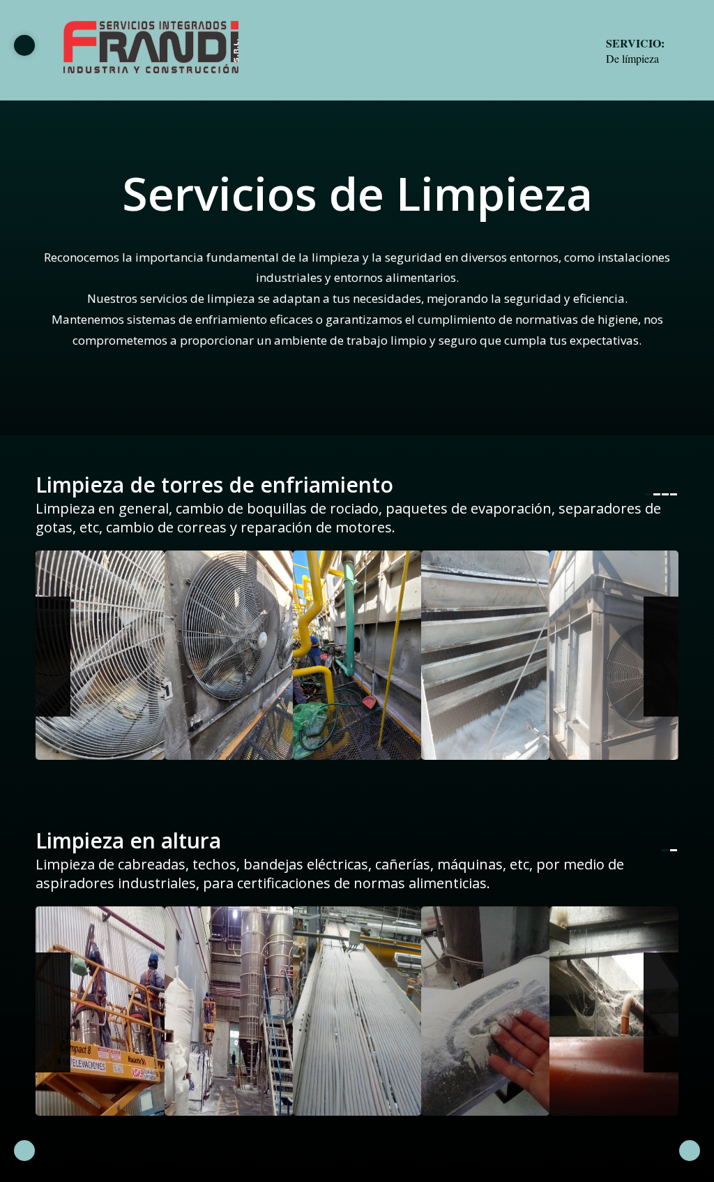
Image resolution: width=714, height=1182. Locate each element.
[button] (53, 657)
